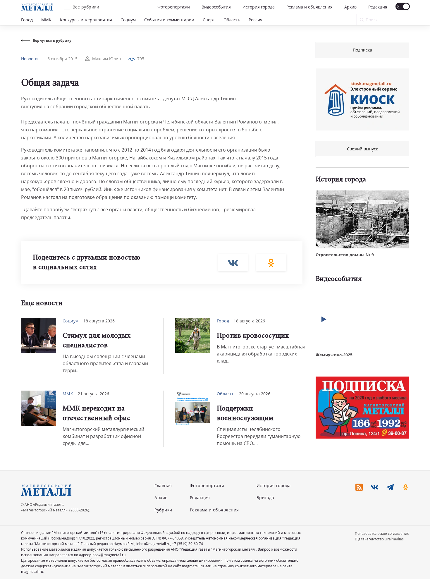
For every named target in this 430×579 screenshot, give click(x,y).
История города (258, 7)
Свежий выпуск (362, 149)
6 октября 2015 (62, 58)
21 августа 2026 (93, 393)
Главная (163, 485)
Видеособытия (216, 7)
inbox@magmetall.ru (153, 543)
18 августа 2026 (99, 321)
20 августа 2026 (254, 393)
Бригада (265, 497)
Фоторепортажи (173, 7)
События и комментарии (169, 20)
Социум (128, 20)
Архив (350, 7)
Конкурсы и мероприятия (86, 20)
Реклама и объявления (309, 7)
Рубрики (163, 510)
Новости (29, 58)
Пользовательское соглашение (382, 533)
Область (231, 20)
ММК (46, 20)
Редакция (377, 7)
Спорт (209, 20)
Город (27, 20)
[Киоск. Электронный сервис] (362, 99)
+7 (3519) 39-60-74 (187, 543)
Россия (255, 20)
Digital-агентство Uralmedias (379, 539)
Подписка (362, 50)
